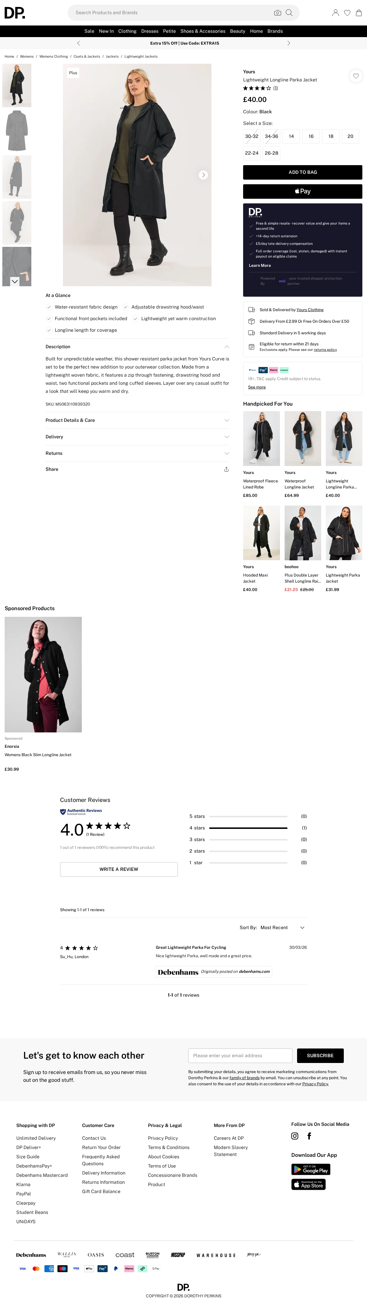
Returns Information (103, 1182)
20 (350, 136)
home (9, 56)
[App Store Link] (310, 1177)
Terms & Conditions (168, 1147)
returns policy (325, 350)
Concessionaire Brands (172, 1175)
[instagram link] (294, 1136)
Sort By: (249, 927)
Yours (249, 71)
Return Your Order (101, 1147)
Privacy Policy (163, 1138)
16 (311, 136)
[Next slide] (288, 43)
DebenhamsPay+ (34, 1166)
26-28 (271, 153)
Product (156, 1184)
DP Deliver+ (28, 1147)
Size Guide (27, 1156)
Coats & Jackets (87, 56)
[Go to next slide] (203, 175)
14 (291, 136)
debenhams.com (254, 971)
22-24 (251, 153)
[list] (137, 175)
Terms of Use (162, 1166)
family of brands (244, 1077)
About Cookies (163, 1156)
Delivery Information (103, 1173)
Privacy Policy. (315, 1084)
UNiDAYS (26, 1221)
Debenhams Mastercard (42, 1175)
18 (330, 136)
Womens (27, 56)
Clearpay (25, 1203)
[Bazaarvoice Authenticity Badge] (81, 812)
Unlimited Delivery (36, 1138)
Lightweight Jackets (141, 56)
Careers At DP (229, 1138)
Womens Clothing (53, 56)
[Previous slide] (78, 43)
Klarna (23, 1184)
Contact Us (94, 1138)
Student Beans (32, 1212)
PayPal (23, 1194)
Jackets (112, 56)
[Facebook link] (309, 1136)
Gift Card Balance (101, 1191)
